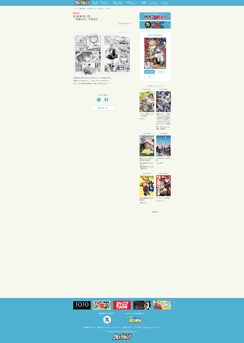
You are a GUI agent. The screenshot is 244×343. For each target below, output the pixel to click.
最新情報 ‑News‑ (143, 2)
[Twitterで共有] (99, 100)
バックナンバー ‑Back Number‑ (154, 2)
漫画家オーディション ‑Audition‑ (132, 2)
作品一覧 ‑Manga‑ (95, 2)
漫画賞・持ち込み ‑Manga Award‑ (118, 2)
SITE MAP (137, 327)
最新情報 (82, 9)
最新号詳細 (149, 72)
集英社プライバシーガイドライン (109, 327)
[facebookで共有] (106, 100)
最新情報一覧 (102, 108)
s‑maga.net (147, 327)
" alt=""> (155, 54)
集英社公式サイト (90, 327)
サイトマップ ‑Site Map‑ (165, 2)
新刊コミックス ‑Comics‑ (105, 2)
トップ (75, 9)
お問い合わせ (127, 327)
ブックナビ (156, 327)
